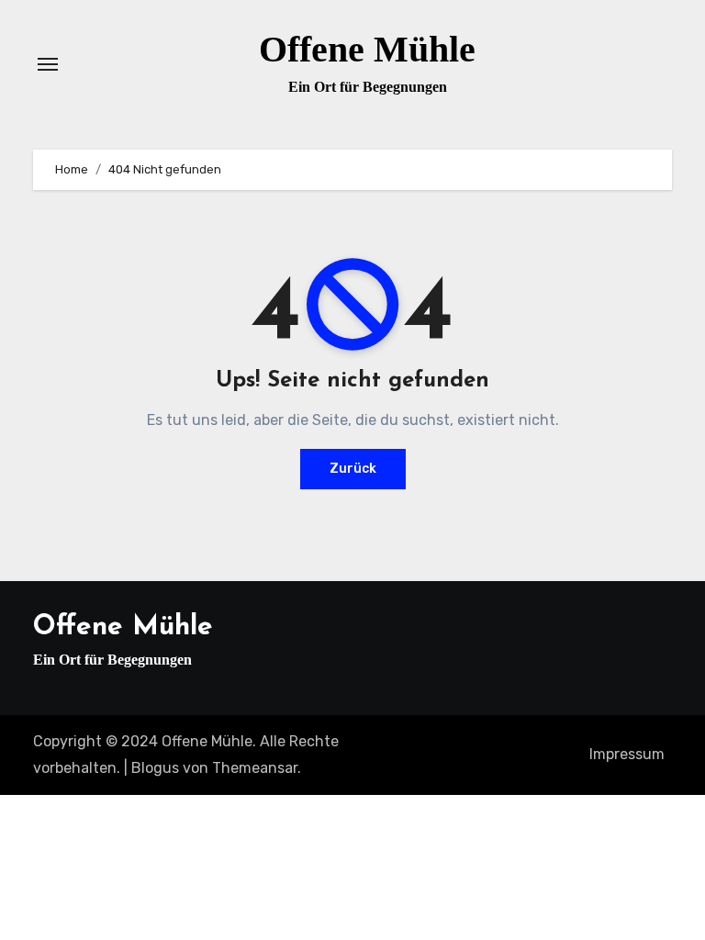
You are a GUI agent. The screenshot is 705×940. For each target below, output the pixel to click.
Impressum (627, 754)
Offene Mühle (367, 49)
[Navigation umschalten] (47, 64)
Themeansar (254, 768)
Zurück (353, 468)
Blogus (155, 768)
